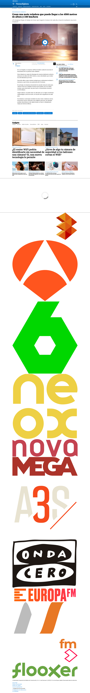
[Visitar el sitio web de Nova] (45, 456)
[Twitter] (16, 64)
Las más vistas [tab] (60, 64)
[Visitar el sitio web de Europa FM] (45, 601)
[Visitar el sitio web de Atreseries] (45, 538)
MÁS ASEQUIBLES (16, 171)
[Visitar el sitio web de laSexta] (45, 373)
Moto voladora (48, 113)
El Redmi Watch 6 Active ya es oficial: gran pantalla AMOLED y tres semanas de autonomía (36, 174)
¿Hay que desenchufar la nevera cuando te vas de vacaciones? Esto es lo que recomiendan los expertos (68, 76)
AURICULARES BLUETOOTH (64, 66)
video (20, 113)
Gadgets (15, 6)
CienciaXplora (35, 6)
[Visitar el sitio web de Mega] (45, 475)
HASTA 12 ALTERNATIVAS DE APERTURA (67, 79)
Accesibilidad (15, 691)
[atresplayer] (72, 4)
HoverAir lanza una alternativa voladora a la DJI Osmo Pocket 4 (68, 174)
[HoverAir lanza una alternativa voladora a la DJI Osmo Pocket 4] (70, 166)
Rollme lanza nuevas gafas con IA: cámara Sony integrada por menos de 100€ (19, 174)
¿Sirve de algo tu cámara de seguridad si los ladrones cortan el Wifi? (60, 152)
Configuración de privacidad (19, 688)
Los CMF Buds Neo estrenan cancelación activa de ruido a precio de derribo (66, 69)
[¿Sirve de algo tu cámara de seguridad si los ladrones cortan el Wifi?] (61, 137)
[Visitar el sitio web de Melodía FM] (45, 648)
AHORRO (60, 73)
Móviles (20, 6)
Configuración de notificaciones (19, 689)
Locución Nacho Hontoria (29, 113)
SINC (41, 6)
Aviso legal (14, 682)
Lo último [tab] (70, 64)
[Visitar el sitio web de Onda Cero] (45, 587)
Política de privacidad (17, 684)
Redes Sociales (27, 6)
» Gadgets (19, 8)
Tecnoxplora (40, 113)
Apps (44, 6)
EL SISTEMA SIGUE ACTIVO (51, 147)
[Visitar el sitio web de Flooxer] (45, 677)
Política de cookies (16, 685)
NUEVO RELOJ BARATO (34, 171)
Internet (49, 6)
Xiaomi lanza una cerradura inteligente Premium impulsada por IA (67, 82)
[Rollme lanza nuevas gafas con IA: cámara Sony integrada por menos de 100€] (20, 166)
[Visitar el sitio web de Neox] (45, 438)
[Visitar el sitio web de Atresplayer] (45, 661)
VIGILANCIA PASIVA (16, 147)
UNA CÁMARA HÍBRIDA (67, 171)
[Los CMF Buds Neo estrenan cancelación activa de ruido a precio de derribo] (53, 166)
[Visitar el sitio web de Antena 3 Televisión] (45, 300)
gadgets (15, 113)
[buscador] (76, 4)
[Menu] (76, 6)
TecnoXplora (14, 8)
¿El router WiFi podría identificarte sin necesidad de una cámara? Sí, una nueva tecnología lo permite (28, 153)
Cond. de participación (17, 686)
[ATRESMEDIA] (45, 239)
